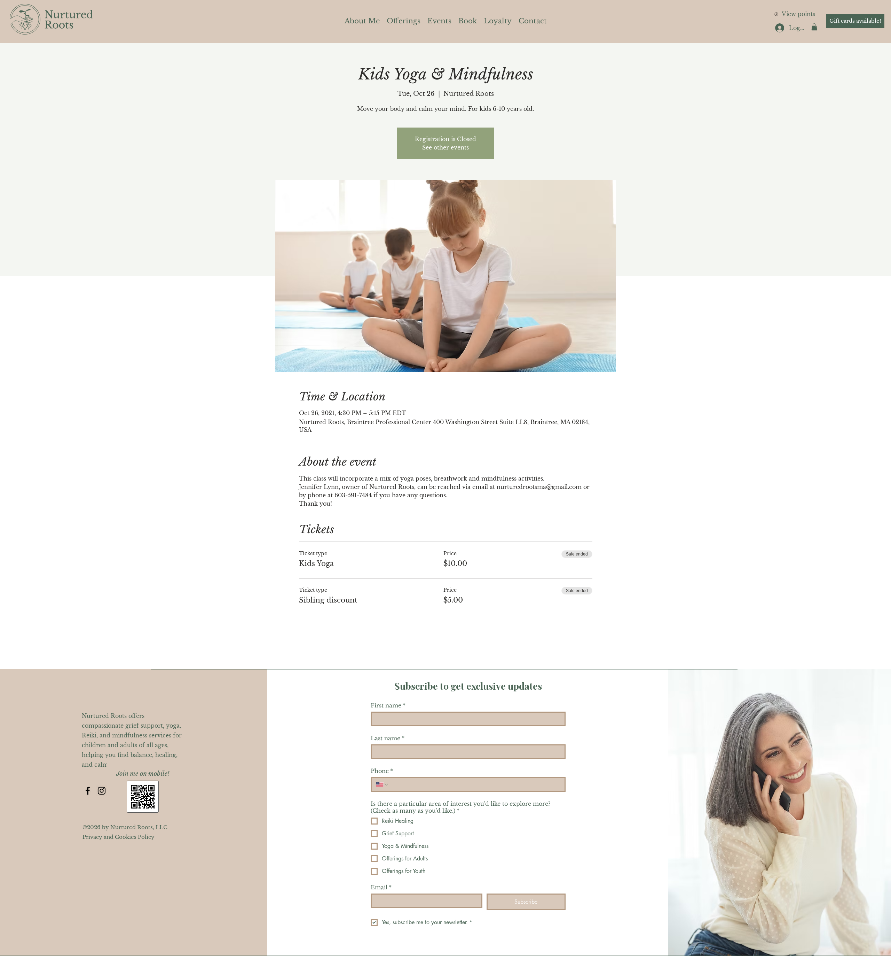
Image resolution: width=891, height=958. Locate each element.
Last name (387, 738)
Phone (382, 770)
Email (381, 887)
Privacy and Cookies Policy (118, 837)
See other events (445, 147)
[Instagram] (101, 790)
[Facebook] (87, 790)
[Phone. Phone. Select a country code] (382, 784)
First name (388, 705)
